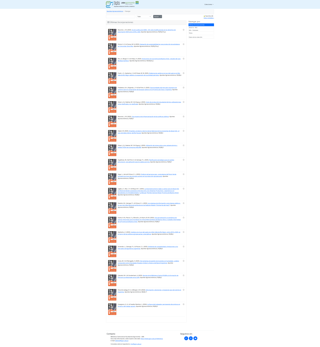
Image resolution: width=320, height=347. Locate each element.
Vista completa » (209, 18)
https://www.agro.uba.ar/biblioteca (152, 339)
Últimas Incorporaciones (196, 25)
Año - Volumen (193, 30)
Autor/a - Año (193, 27)
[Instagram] (191, 338)
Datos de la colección (195, 37)
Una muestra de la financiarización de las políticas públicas (150, 116)
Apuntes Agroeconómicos (115, 11)
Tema (190, 33)
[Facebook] (186, 338)
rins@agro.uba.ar (135, 344)
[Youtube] (195, 338)
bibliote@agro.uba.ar (121, 341)
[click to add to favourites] (183, 30)
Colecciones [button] (208, 4)
